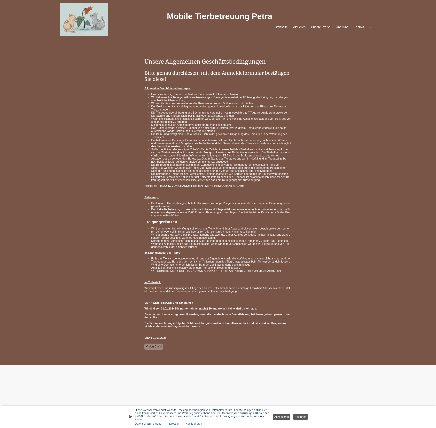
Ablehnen (300, 416)
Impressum (173, 423)
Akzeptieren (281, 416)
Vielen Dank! (154, 346)
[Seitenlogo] (84, 19)
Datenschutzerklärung (148, 423)
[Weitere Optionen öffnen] (371, 27)
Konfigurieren (194, 423)
